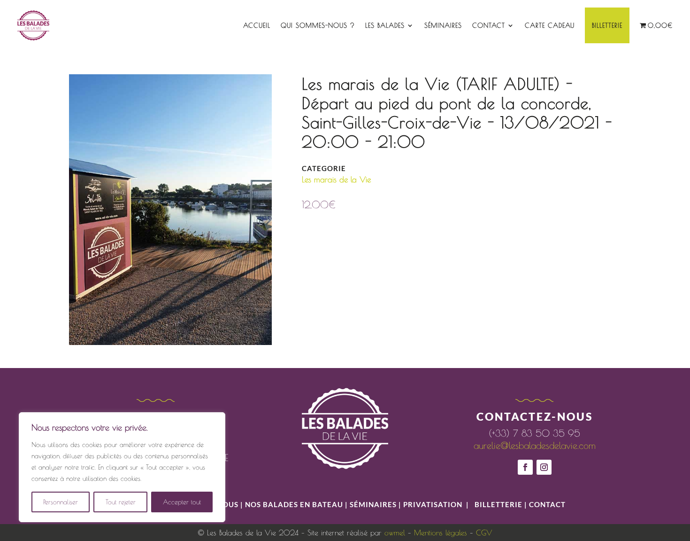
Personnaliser (60, 502)
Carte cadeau (550, 25)
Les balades (385, 25)
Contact (488, 25)
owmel (394, 532)
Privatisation (432, 504)
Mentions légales (440, 532)
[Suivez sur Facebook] (525, 467)
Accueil (256, 25)
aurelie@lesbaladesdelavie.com (535, 445)
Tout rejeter (121, 502)
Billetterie (607, 25)
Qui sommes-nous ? (318, 25)
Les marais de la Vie (336, 179)
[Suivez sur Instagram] (544, 467)
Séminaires (443, 25)
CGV (484, 532)
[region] (122, 467)
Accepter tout (182, 502)
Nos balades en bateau (294, 504)
